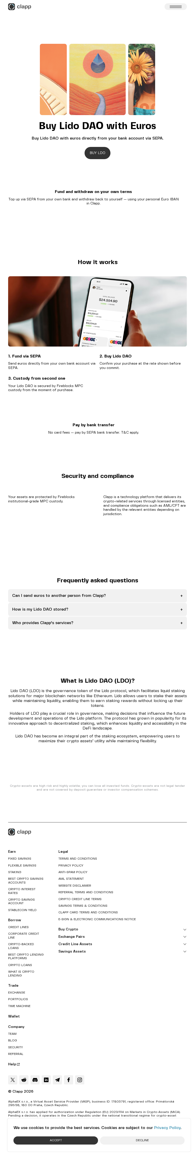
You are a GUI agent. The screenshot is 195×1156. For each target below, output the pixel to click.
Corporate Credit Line (23, 935)
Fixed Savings (19, 858)
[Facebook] (68, 1079)
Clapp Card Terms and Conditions (88, 912)
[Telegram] (57, 1079)
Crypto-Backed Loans (21, 946)
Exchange (16, 992)
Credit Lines (18, 927)
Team (12, 1034)
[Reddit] (23, 1079)
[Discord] (35, 1079)
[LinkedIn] (46, 1079)
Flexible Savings (22, 865)
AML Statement (71, 878)
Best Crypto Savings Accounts (25, 880)
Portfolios (18, 999)
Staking (14, 872)
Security (15, 1047)
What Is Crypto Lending (21, 973)
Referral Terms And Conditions (85, 892)
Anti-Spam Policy (72, 872)
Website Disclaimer (74, 885)
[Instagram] (79, 1079)
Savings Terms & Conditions (82, 905)
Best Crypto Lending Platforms (26, 956)
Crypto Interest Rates (22, 891)
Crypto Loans (20, 965)
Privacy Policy (167, 1128)
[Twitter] (12, 1079)
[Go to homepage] (19, 6)
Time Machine (19, 1006)
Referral (15, 1054)
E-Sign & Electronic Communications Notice (97, 919)
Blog (12, 1040)
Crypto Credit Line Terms (80, 899)
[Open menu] (176, 6)
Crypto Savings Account (21, 901)
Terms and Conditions (77, 858)
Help (12, 1064)
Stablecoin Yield (22, 910)
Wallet (14, 1016)
